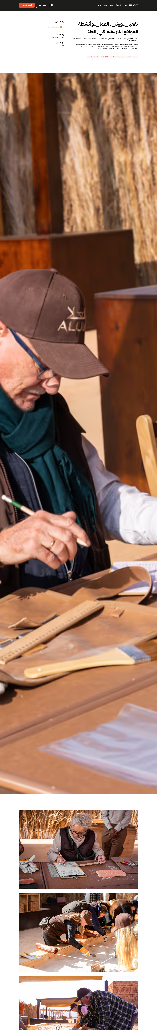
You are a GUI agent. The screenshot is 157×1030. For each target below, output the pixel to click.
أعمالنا (105, 5)
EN (52, 5)
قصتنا (111, 5)
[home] (131, 5)
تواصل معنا (42, 5)
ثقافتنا (99, 5)
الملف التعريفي (27, 5)
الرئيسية (118, 5)
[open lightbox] (78, 849)
